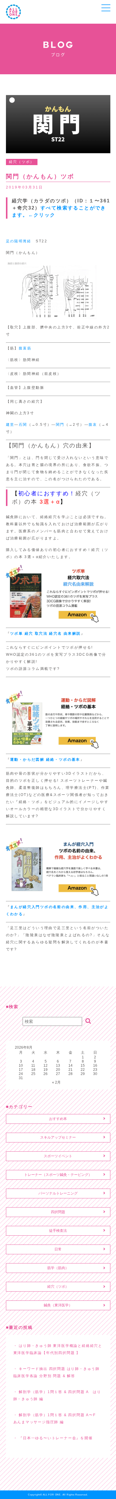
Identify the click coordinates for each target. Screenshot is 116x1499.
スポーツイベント (58, 1156)
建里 (10, 425)
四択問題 (58, 1212)
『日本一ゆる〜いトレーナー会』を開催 (56, 1438)
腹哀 (93, 425)
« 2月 (56, 1082)
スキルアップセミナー (58, 1137)
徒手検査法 (58, 1231)
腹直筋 (25, 348)
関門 (60, 425)
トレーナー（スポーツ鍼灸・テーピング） (58, 1175)
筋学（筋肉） (58, 1268)
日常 (58, 1249)
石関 (23, 425)
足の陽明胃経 (19, 241)
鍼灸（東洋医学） (58, 1305)
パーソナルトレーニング (58, 1193)
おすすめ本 (58, 1119)
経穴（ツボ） (58, 1286)
